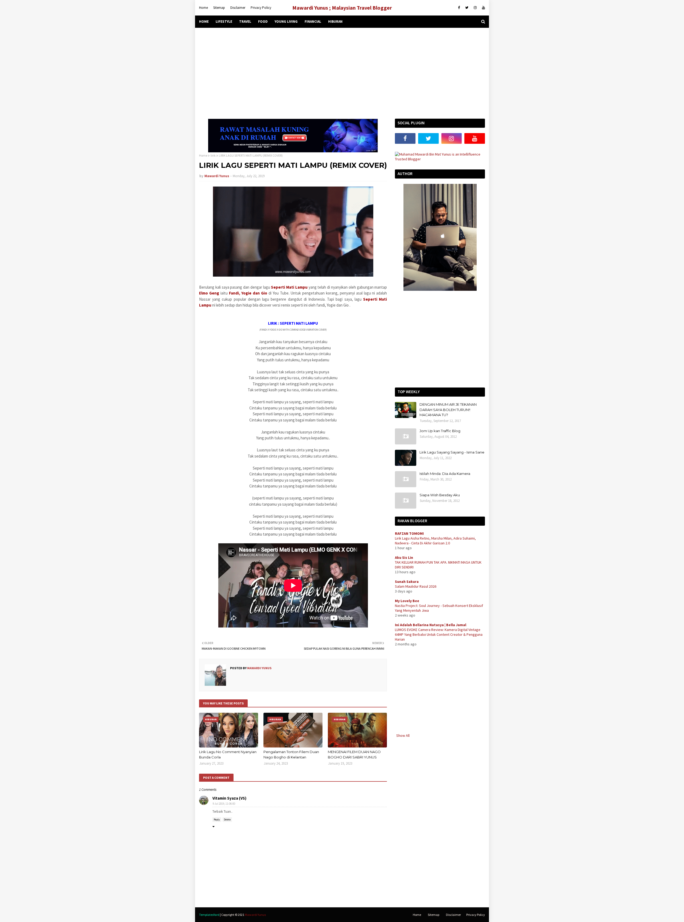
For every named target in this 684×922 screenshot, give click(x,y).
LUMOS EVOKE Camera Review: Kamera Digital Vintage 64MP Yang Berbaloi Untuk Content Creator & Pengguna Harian (439, 634)
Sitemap (219, 7)
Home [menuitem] (204, 21)
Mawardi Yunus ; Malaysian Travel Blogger (342, 7)
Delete (227, 819)
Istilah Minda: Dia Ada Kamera (444, 473)
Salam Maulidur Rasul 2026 (415, 586)
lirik (213, 155)
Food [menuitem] (263, 21)
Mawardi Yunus (216, 176)
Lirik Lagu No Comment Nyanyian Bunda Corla (227, 754)
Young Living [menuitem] (286, 21)
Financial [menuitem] (313, 21)
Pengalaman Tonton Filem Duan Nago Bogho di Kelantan (291, 754)
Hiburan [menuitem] (335, 21)
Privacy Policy (261, 7)
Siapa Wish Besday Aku (439, 495)
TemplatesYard (209, 915)
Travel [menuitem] (245, 21)
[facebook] (459, 7)
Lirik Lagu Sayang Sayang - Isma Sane (451, 452)
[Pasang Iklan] (293, 151)
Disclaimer (237, 7)
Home (203, 7)
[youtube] (483, 7)
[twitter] (467, 7)
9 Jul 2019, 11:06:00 (224, 803)
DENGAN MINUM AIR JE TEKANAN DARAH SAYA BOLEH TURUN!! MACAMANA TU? (448, 409)
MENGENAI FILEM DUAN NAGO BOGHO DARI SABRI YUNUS (354, 754)
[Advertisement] (342, 73)
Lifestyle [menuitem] (224, 21)
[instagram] (475, 7)
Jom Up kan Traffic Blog (439, 431)
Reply (217, 819)
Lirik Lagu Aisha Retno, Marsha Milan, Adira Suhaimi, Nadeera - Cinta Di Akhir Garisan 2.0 (435, 540)
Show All (403, 735)
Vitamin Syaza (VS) (229, 798)
